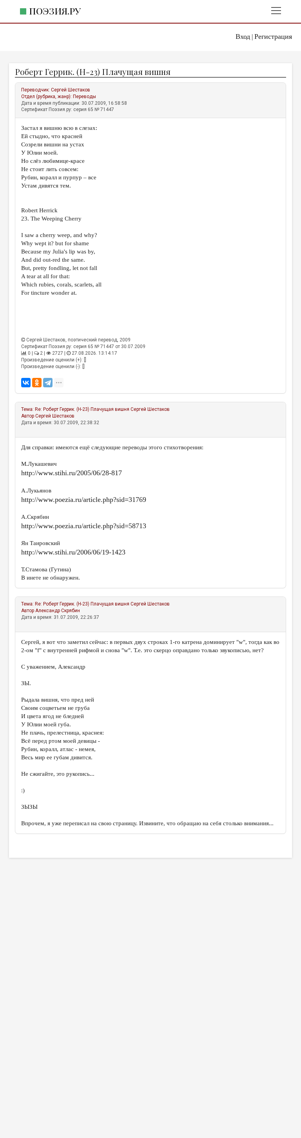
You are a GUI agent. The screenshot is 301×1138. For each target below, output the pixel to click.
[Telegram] (48, 382)
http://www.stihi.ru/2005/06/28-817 (71, 473)
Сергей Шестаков (70, 90)
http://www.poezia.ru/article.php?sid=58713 (83, 526)
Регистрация (273, 36)
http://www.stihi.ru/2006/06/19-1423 (73, 552)
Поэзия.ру (55, 11)
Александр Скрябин (57, 610)
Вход (243, 36)
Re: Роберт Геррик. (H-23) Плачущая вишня (82, 409)
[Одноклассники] (37, 382)
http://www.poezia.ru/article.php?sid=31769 (83, 499)
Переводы (84, 96)
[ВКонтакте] (26, 382)
